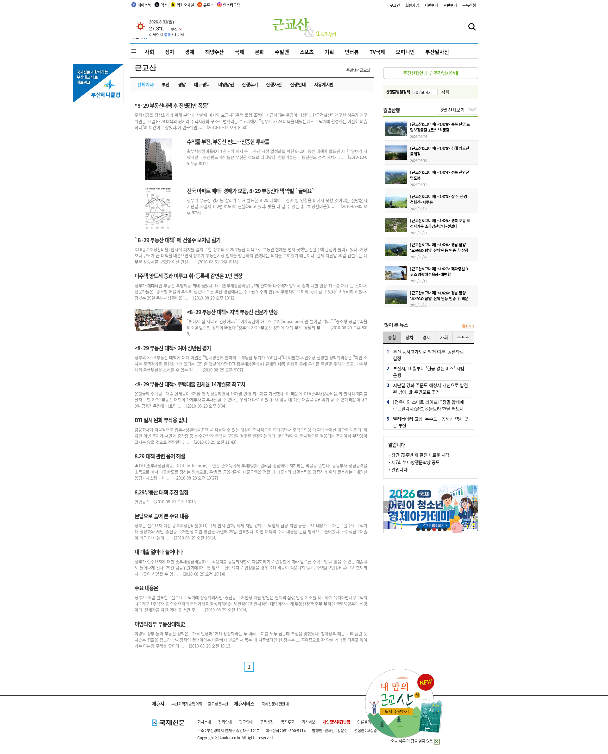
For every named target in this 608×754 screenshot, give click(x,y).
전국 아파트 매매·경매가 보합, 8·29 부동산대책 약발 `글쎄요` (251, 191)
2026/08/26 (418, 136)
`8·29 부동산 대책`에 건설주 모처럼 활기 (177, 240)
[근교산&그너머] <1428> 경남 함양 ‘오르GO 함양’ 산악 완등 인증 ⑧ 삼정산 (439, 250)
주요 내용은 (146, 588)
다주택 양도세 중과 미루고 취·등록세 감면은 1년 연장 (188, 276)
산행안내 (298, 84)
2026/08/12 (418, 184)
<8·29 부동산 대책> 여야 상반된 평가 (173, 348)
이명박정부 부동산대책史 (160, 624)
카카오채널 (185, 5)
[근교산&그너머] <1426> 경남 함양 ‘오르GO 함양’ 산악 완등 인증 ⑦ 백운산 (439, 298)
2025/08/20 (418, 256)
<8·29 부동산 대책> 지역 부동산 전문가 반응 (232, 312)
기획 (329, 51)
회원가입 (412, 5)
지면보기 (431, 5)
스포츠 (307, 51)
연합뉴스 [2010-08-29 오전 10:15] (166, 502)
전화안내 (225, 722)
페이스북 (144, 5)
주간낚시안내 (446, 73)
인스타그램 (231, 5)
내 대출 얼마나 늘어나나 (159, 552)
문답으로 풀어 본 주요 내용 (161, 516)
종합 (392, 337)
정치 (169, 51)
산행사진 (274, 84)
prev (386, 507)
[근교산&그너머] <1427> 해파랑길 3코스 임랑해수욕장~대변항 (439, 271)
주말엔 (282, 51)
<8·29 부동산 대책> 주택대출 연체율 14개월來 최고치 (190, 384)
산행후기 (250, 84)
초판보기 (450, 5)
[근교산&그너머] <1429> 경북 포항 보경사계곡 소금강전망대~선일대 (440, 223)
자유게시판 (324, 84)
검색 (445, 91)
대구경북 (202, 84)
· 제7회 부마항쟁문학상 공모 (414, 462)
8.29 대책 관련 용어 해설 (160, 456)
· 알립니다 (397, 469)
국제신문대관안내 (275, 703)
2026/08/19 (418, 160)
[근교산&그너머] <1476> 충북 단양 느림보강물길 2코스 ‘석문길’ (440, 126)
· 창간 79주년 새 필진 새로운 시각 (418, 455)
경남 (182, 84)
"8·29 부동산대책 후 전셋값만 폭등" (172, 105)
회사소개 (204, 722)
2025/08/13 (418, 280)
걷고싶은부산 (218, 703)
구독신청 (469, 5)
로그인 (395, 5)
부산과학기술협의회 (186, 703)
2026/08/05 (418, 208)
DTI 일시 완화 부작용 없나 (161, 420)
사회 (149, 51)
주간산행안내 (415, 73)
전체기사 (145, 84)
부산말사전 (437, 51)
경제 (189, 51)
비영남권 (226, 84)
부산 (166, 84)
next (474, 507)
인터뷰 (352, 51)
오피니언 (405, 51)
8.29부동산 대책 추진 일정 (161, 492)
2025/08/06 (418, 304)
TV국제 (377, 51)
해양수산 (214, 51)
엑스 (164, 5)
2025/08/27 (418, 232)
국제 (239, 51)
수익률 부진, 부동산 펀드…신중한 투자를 (228, 141)
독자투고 (287, 722)
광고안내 (246, 722)
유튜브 (208, 5)
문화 (259, 51)
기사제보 (308, 722)
